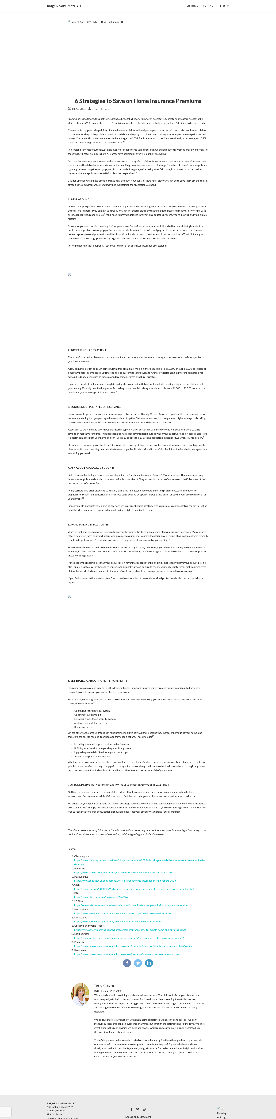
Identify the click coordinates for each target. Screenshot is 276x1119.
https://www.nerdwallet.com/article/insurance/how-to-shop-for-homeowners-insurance (122, 913)
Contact (209, 5)
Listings (192, 5)
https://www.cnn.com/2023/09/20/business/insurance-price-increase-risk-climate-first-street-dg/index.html (134, 888)
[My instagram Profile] (228, 6)
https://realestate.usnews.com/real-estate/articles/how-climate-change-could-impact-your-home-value (131, 905)
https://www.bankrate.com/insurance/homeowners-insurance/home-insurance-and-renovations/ (127, 954)
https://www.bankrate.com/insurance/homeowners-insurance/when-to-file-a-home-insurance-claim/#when (133, 946)
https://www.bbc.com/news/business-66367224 (101, 896)
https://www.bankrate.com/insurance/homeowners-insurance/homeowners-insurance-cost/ (124, 872)
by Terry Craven (100, 108)
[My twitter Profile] (224, 6)
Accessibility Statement (138, 1116)
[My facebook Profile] (220, 6)
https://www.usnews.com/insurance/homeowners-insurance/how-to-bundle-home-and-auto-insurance (130, 929)
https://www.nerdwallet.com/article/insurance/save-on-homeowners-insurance (117, 921)
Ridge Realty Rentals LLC (65, 6)
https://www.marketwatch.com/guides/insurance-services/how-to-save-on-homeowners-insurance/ (129, 937)
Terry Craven (104, 986)
